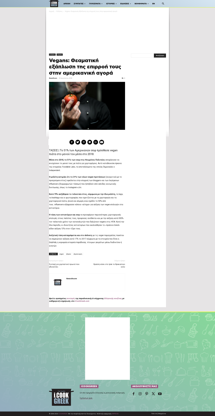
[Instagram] (140, 394)
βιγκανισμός (78, 254)
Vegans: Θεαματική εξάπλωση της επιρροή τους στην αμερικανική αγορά (85, 67)
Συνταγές (78, 4)
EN (153, 4)
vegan (61, 254)
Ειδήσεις (124, 4)
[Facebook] (133, 394)
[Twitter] (153, 394)
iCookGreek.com (82, 301)
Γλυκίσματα (95, 4)
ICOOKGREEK (62, 414)
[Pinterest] (146, 394)
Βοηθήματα (141, 4)
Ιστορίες (110, 4)
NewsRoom (53, 78)
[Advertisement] (107, 31)
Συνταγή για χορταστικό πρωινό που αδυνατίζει (64, 265)
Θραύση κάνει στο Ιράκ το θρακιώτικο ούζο (109, 265)
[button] (163, 4)
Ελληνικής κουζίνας (113, 298)
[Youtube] (159, 394)
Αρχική (66, 4)
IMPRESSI (115, 414)
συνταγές (71, 298)
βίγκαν (68, 254)
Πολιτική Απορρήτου (158, 414)
